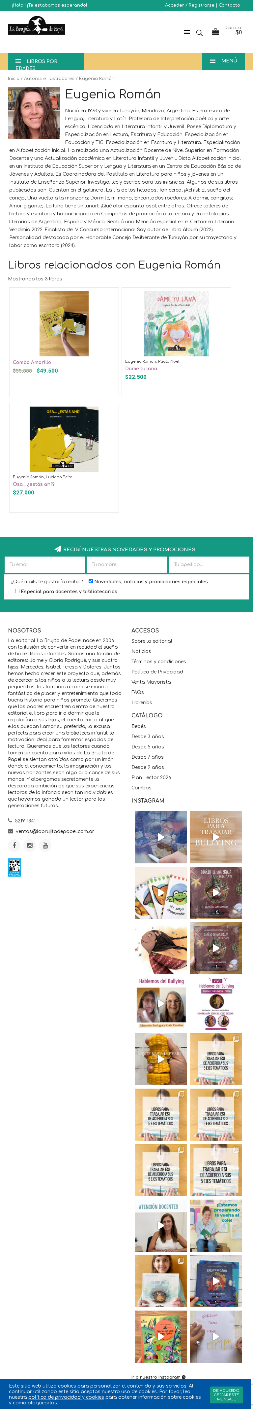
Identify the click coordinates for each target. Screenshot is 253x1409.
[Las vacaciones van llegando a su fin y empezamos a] (216, 1226)
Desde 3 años (147, 736)
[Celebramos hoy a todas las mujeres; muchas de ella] (161, 948)
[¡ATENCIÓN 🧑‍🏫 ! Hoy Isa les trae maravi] (161, 1226)
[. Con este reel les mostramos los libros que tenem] (216, 837)
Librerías (141, 702)
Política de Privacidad (157, 671)
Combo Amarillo (32, 362)
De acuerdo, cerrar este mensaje (226, 1395)
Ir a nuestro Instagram (156, 1377)
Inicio (13, 78)
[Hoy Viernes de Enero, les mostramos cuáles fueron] (161, 1281)
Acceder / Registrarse (189, 5)
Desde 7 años (147, 757)
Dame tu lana (141, 368)
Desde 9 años (147, 767)
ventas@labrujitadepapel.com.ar (55, 831)
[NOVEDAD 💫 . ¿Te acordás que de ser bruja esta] (216, 948)
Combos (141, 787)
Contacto (229, 5)
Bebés (138, 726)
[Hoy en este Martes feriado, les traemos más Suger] (161, 1115)
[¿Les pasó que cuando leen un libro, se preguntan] (161, 837)
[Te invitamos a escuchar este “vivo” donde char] (161, 1004)
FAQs (137, 692)
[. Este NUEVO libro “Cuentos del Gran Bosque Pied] (161, 1337)
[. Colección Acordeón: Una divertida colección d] (161, 893)
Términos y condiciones (158, 661)
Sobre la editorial (151, 641)
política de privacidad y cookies (66, 1397)
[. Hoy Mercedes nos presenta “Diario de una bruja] (216, 893)
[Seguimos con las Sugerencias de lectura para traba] (161, 1170)
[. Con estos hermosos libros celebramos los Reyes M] (216, 1337)
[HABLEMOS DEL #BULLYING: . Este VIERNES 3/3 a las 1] (216, 1004)
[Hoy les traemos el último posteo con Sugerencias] (216, 1059)
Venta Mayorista (151, 682)
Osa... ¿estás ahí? (34, 484)
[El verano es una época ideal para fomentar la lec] (216, 1281)
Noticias (141, 651)
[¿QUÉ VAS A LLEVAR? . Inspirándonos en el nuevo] (161, 1059)
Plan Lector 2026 (151, 777)
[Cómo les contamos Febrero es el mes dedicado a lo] (216, 1170)
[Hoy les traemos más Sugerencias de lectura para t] (216, 1115)
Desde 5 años (147, 746)
